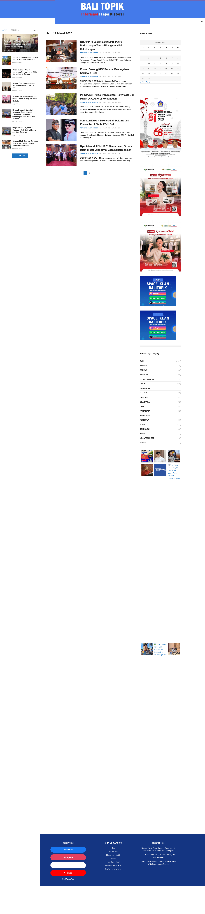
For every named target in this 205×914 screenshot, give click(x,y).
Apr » (148, 82)
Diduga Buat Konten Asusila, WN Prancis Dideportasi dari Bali (24, 85)
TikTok (68, 865)
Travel (143, 433)
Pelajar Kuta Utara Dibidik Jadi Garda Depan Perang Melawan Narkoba (24, 98)
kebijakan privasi (113, 862)
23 (143, 73)
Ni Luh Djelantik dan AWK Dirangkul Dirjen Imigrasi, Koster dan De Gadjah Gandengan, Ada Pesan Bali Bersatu (23, 114)
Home (113, 858)
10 (149, 63)
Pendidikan (145, 415)
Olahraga (145, 402)
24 (149, 73)
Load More (20, 156)
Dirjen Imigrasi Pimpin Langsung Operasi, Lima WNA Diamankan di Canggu (24, 72)
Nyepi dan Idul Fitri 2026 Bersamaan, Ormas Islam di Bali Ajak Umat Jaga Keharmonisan (106, 148)
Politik (143, 424)
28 (172, 73)
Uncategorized (147, 438)
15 (178, 63)
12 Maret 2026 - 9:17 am (108, 128)
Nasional (144, 397)
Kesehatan (145, 388)
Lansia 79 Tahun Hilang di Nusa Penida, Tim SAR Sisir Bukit (25, 58)
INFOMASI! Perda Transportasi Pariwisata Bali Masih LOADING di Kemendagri (107, 96)
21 (172, 68)
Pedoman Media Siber (113, 865)
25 (155, 73)
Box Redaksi (113, 851)
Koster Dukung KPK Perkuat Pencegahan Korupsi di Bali (104, 71)
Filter (34, 30)
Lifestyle (144, 393)
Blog (113, 848)
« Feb (142, 82)
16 (143, 68)
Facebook (68, 849)
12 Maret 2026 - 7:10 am (108, 153)
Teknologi (145, 429)
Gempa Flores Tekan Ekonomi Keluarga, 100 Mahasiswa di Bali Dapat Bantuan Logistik (17, 44)
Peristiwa (144, 420)
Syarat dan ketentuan (113, 869)
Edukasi (143, 370)
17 (149, 68)
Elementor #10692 (113, 855)
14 (172, 63)
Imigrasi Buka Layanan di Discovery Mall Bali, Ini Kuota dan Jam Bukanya (24, 129)
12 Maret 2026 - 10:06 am (109, 102)
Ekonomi (144, 374)
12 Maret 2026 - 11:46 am (109, 77)
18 (155, 68)
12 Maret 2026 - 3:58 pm (108, 53)
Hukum (143, 384)
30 (143, 78)
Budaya (143, 365)
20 (166, 68)
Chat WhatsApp (68, 879)
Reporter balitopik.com (89, 53)
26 (160, 73)
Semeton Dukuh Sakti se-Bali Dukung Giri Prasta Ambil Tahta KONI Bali (104, 122)
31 (149, 78)
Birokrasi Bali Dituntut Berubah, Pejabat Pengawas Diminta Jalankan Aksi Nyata (25, 143)
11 (155, 63)
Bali (142, 361)
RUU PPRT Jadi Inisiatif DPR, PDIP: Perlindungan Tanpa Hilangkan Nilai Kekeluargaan (101, 45)
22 (178, 68)
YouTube (68, 872)
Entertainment (147, 379)
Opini (142, 406)
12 (160, 63)
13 (166, 63)
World (143, 442)
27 (166, 73)
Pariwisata (145, 411)
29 (178, 73)
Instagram (68, 857)
